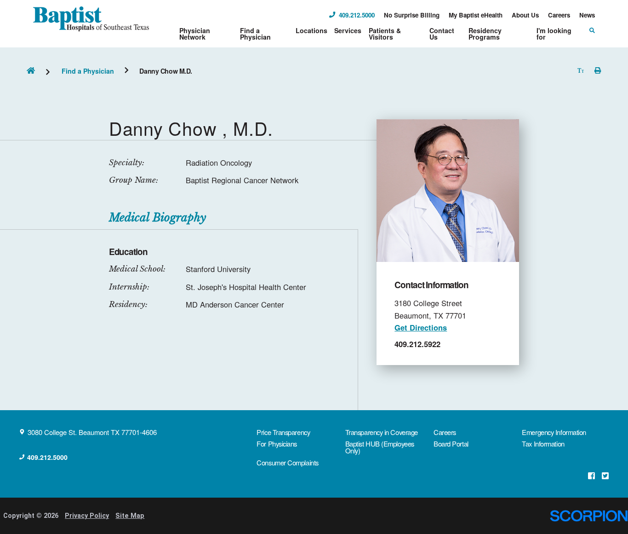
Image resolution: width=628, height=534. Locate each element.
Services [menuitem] (347, 30)
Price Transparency (283, 432)
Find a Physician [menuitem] (255, 33)
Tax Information (543, 443)
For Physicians (277, 443)
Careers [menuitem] (559, 15)
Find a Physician (88, 71)
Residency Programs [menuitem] (485, 33)
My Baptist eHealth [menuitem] (475, 15)
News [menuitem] (587, 15)
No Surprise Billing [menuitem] (412, 15)
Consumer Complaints (287, 462)
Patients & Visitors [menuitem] (385, 33)
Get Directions (420, 327)
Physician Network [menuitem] (194, 33)
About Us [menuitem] (525, 15)
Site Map (129, 515)
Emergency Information (554, 432)
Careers (445, 432)
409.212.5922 (417, 343)
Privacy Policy (87, 515)
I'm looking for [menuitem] (554, 33)
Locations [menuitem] (311, 30)
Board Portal (451, 443)
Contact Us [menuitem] (441, 33)
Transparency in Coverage (381, 432)
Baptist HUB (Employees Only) (379, 447)
